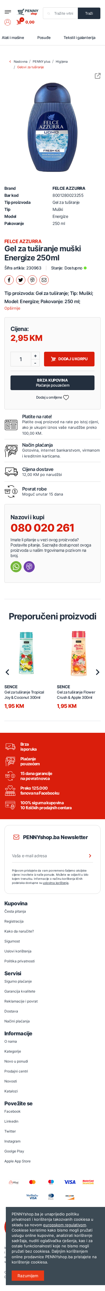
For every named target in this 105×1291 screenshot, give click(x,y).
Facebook (12, 1111)
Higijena (61, 61)
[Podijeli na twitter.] (20, 280)
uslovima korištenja (56, 882)
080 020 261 (42, 527)
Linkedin (11, 1121)
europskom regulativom (64, 1224)
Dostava (11, 1011)
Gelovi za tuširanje (30, 67)
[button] (10, 22)
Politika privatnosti (19, 961)
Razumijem (28, 1275)
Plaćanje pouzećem (52, 382)
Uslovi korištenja (18, 951)
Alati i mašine (13, 37)
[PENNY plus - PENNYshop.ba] (27, 12)
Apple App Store (17, 1161)
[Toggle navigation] (7, 12)
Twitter (10, 1131)
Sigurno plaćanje (18, 981)
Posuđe (44, 37)
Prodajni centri (16, 1071)
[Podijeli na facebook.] (9, 280)
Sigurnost (12, 941)
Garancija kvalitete (19, 991)
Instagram (12, 1141)
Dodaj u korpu (73, 358)
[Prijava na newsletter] (86, 856)
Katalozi (11, 1091)
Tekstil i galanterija (79, 37)
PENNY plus (41, 61)
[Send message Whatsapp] (16, 566)
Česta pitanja (15, 911)
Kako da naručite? (19, 931)
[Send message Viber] (29, 566)
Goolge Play (14, 1151)
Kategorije (12, 1051)
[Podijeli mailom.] (44, 280)
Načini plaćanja (17, 1021)
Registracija (14, 921)
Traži (89, 13)
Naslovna (20, 61)
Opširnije (12, 308)
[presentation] (7, 672)
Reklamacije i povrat (21, 1001)
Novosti (10, 1081)
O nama (10, 1041)
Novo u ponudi (16, 1061)
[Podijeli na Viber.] (32, 280)
